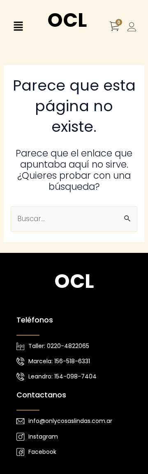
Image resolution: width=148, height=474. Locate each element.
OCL (67, 20)
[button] (18, 27)
